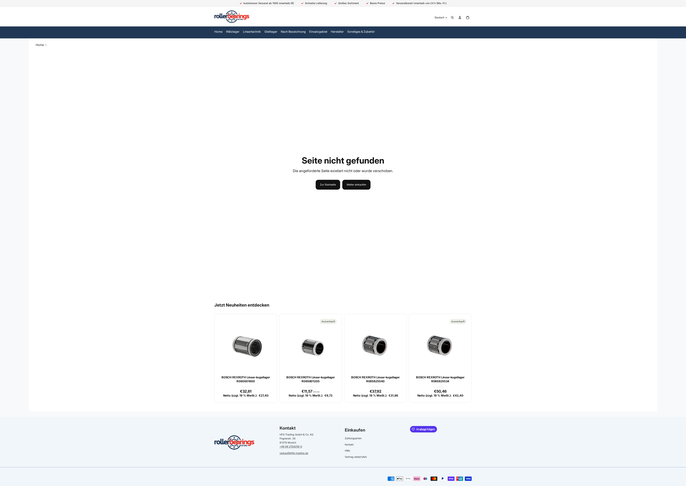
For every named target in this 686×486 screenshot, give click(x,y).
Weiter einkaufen (356, 184)
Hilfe (347, 450)
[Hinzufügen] (268, 367)
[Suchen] (452, 17)
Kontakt (349, 444)
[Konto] (460, 17)
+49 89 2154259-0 (291, 446)
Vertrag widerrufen (356, 456)
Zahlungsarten (353, 438)
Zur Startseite (328, 184)
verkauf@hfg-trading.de (294, 452)
